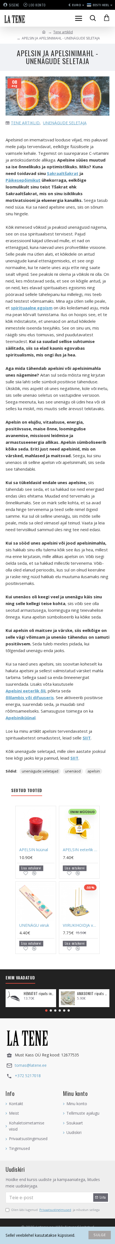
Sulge (100, 1234)
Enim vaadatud (20, 978)
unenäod (73, 771)
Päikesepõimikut (23, 180)
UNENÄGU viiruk (34, 925)
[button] (46, 1010)
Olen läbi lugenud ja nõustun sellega (55, 1210)
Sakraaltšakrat (62, 173)
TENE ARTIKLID (25, 122)
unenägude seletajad (40, 771)
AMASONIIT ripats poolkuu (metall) (92, 993)
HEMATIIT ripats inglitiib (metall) (39, 993)
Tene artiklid (63, 32)
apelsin (93, 771)
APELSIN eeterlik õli (80, 849)
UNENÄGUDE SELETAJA (65, 122)
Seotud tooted (26, 790)
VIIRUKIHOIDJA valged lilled (80, 925)
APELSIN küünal (33, 849)
